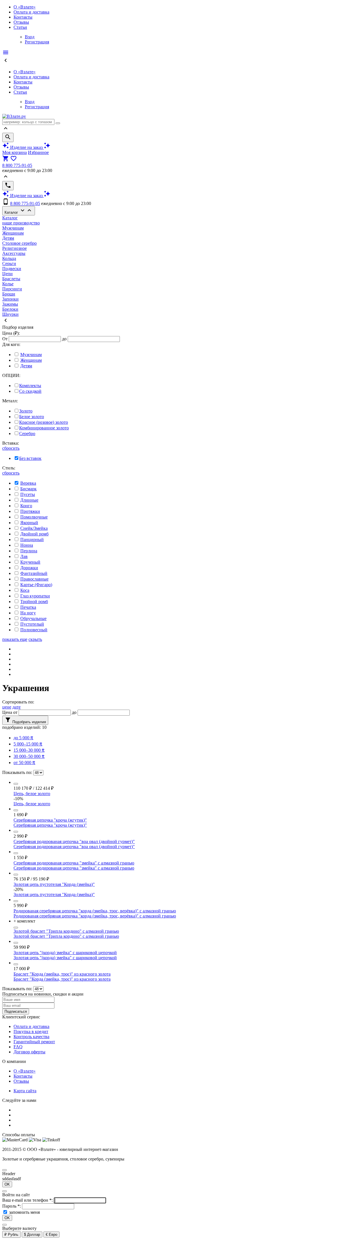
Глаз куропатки (35, 595)
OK (7, 1184)
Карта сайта (25, 1090)
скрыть (35, 639)
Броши (8, 294)
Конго (26, 505)
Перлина (28, 550)
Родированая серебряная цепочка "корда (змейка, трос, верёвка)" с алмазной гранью (95, 910)
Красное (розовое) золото (43, 422)
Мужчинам (13, 228)
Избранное (38, 152)
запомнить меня (24, 1212)
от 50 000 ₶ (24, 762)
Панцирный (32, 539)
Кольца (9, 258)
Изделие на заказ (26, 147)
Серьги (9, 263)
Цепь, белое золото (32, 793)
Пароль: (12, 1206)
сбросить (10, 448)
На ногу (28, 612)
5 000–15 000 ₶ (28, 744)
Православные (34, 579)
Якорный (29, 522)
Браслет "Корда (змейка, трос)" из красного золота (62, 974)
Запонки (10, 299)
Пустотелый (32, 624)
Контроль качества (31, 1036)
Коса (24, 590)
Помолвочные (34, 517)
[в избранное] (16, 784)
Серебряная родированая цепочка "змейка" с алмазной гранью (74, 863)
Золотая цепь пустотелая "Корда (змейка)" (54, 884)
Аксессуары (13, 253)
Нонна (26, 545)
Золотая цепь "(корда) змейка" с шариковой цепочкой (65, 952)
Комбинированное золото (44, 427)
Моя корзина (14, 152)
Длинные (29, 500)
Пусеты (27, 494)
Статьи (20, 27)
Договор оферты (29, 1051)
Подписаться (16, 1011)
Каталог (19, 211)
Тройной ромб (34, 601)
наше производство (21, 222)
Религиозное (14, 248)
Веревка (28, 483)
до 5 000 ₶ (23, 737)
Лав (24, 556)
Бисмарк (28, 488)
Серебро (27, 433)
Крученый (30, 562)
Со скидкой (30, 391)
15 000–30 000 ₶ (29, 750)
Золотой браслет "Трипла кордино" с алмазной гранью (66, 931)
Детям (8, 238)
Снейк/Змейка (34, 528)
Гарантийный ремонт (34, 1041)
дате (16, 707)
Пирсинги (12, 288)
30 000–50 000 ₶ (29, 756)
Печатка (28, 607)
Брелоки (10, 309)
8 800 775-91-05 (17, 165)
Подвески (11, 268)
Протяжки (30, 511)
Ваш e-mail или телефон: (28, 1200)
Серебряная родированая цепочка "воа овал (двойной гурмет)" (74, 841)
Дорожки (29, 567)
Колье (8, 283)
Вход (29, 36)
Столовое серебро (19, 243)
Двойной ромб (34, 533)
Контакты (23, 17)
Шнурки (10, 314)
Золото (25, 411)
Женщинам (13, 233)
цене (6, 707)
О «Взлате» (25, 7)
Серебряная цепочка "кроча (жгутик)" (50, 820)
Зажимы (10, 304)
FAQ (18, 1046)
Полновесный (33, 629)
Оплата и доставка (31, 12)
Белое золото (31, 416)
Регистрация (37, 41)
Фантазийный (33, 573)
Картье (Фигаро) (36, 584)
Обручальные (33, 618)
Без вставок (30, 458)
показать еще (14, 639)
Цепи (7, 273)
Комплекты (30, 385)
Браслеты (11, 278)
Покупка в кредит (31, 1031)
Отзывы (21, 22)
